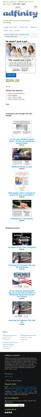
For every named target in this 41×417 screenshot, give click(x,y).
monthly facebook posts (17, 387)
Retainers (33, 27)
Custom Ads (23, 27)
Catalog (6, 34)
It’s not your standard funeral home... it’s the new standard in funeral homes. (22, 141)
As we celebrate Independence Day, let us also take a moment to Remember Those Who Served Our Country (21, 293)
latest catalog (9, 376)
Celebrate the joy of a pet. (22, 166)
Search (18, 7)
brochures (34, 388)
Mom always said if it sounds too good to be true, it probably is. (22, 194)
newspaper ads (31, 387)
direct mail (9, 390)
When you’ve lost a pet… (10, 335)
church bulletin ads (25, 391)
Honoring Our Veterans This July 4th (22, 321)
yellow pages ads (30, 390)
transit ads (19, 388)
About (6, 30)
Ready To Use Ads (10, 27)
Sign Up (20, 405)
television (27, 388)
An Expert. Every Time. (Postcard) (22, 247)
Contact (16, 30)
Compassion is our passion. (21, 218)
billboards (12, 388)
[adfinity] (20, 14)
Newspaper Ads (24, 34)
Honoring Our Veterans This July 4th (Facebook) (22, 266)
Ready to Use (14, 34)
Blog (10, 30)
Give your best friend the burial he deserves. (10, 343)
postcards (19, 390)
